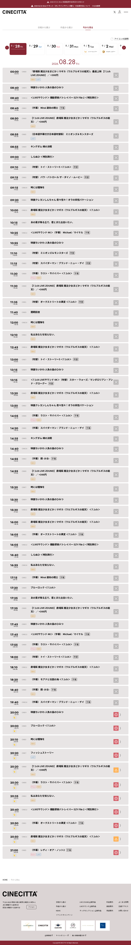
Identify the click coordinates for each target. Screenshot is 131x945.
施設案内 (109, 906)
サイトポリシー (61, 935)
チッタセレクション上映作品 (90, 910)
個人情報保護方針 (78, 935)
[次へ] (124, 48)
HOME (5, 879)
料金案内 (109, 902)
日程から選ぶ (44, 27)
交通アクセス (123, 906)
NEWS (58, 910)
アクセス (31, 907)
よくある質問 (123, 902)
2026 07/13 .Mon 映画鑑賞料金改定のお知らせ (67, 2)
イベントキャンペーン (64, 915)
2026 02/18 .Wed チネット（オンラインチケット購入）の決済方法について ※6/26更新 (67, 6)
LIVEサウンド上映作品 (88, 906)
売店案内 (109, 910)
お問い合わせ (123, 910)
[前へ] (7, 48)
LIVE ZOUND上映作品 (88, 902)
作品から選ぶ (66, 27)
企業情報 (48, 935)
